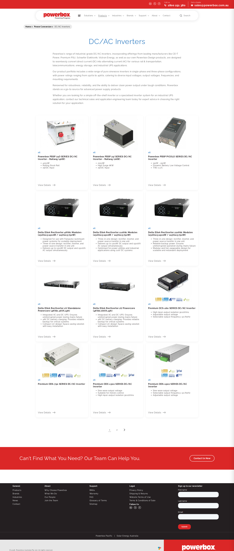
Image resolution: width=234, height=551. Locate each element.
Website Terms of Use (140, 497)
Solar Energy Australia (127, 536)
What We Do (51, 494)
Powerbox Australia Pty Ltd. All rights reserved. (34, 550)
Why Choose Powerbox (56, 490)
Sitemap (94, 504)
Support (143, 15)
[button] (89, 15)
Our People (50, 497)
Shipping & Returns (138, 494)
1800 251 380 (176, 5)
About (154, 15)
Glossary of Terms (98, 500)
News (15, 500)
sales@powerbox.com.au (211, 5)
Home (28, 27)
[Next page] (124, 430)
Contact (16, 504)
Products (102, 15)
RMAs (92, 490)
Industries (116, 15)
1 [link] (109, 429)
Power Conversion (43, 27)
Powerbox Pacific (104, 536)
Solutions (88, 15)
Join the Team (51, 500)
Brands (130, 15)
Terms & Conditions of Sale (142, 500)
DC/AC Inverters (62, 27)
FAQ (91, 497)
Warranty (94, 494)
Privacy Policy (136, 490)
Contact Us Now (202, 458)
